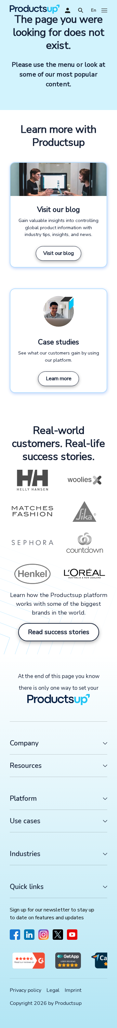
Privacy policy (25, 990)
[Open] (80, 10)
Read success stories (58, 632)
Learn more (59, 378)
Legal (52, 990)
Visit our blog (58, 253)
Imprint (73, 990)
